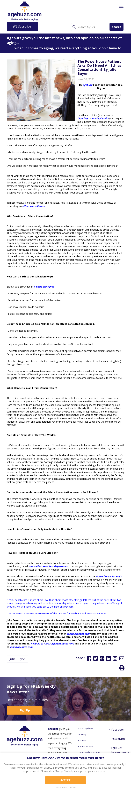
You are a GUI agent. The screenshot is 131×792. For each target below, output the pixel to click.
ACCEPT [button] (65, 780)
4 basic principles (44, 286)
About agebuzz (85, 728)
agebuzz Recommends (117, 750)
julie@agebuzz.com (78, 633)
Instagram (117, 739)
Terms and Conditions (89, 752)
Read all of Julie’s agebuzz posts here (52, 643)
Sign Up (24, 710)
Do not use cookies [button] (66, 787)
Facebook (117, 729)
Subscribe (24, 26)
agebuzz (87, 84)
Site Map (82, 734)
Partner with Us (85, 746)
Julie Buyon (17, 659)
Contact (82, 740)
